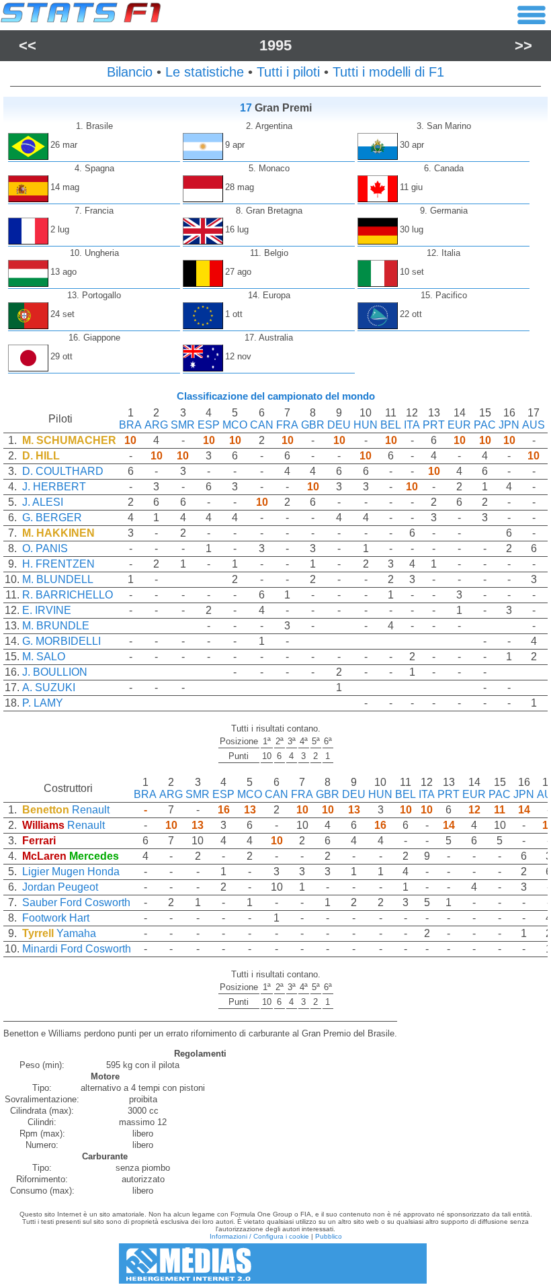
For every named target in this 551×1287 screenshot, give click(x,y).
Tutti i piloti (288, 71)
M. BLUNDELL (57, 579)
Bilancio (130, 71)
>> (523, 45)
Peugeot (78, 887)
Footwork (44, 918)
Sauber (39, 902)
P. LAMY (42, 703)
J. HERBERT (54, 486)
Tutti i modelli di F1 (388, 71)
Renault (91, 809)
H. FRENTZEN (58, 564)
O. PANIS (45, 548)
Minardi (40, 949)
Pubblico (328, 1236)
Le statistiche (204, 71)
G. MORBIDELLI (61, 641)
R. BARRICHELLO (67, 595)
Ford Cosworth (95, 902)
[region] (275, 564)
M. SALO (43, 656)
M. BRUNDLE (55, 625)
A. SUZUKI (48, 687)
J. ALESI (42, 502)
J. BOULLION (54, 672)
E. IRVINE (46, 610)
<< (27, 45)
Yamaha (76, 933)
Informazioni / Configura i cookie (259, 1236)
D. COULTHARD (62, 471)
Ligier (35, 871)
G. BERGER (52, 517)
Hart (79, 918)
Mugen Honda (86, 871)
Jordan (38, 887)
